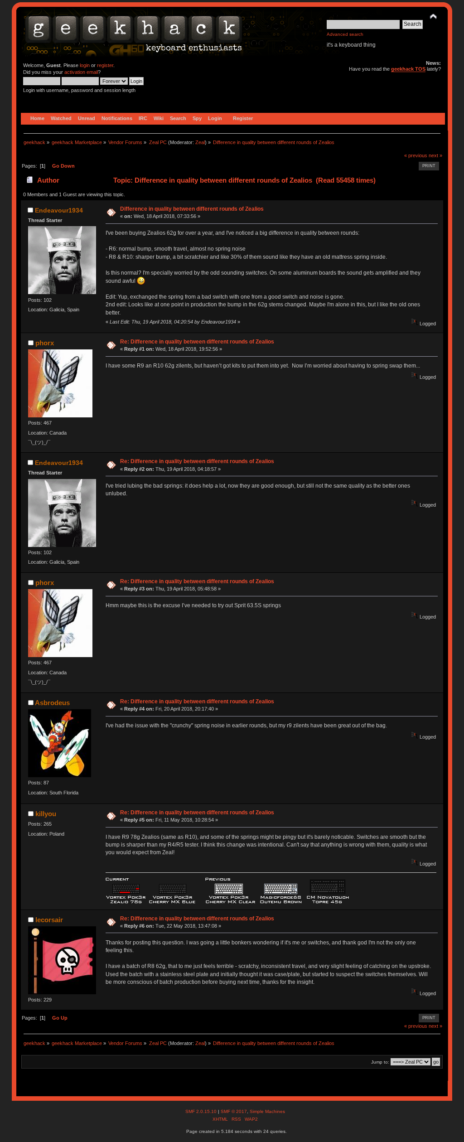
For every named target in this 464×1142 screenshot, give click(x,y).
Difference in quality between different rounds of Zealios (192, 209)
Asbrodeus (52, 702)
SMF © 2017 (234, 1111)
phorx (44, 343)
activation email (81, 72)
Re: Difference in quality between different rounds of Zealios (197, 342)
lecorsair (49, 920)
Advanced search (345, 34)
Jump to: (380, 1062)
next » (435, 155)
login (85, 65)
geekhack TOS (408, 69)
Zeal (200, 142)
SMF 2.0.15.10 (201, 1111)
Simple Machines (267, 1111)
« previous (415, 155)
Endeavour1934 (59, 210)
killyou (45, 814)
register (105, 65)
